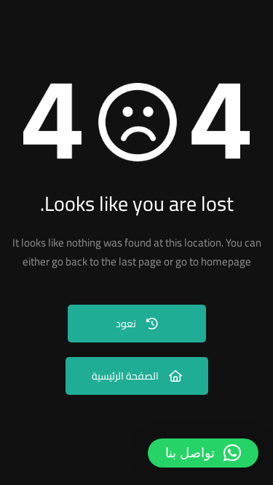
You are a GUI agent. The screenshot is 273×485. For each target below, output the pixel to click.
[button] (203, 453)
